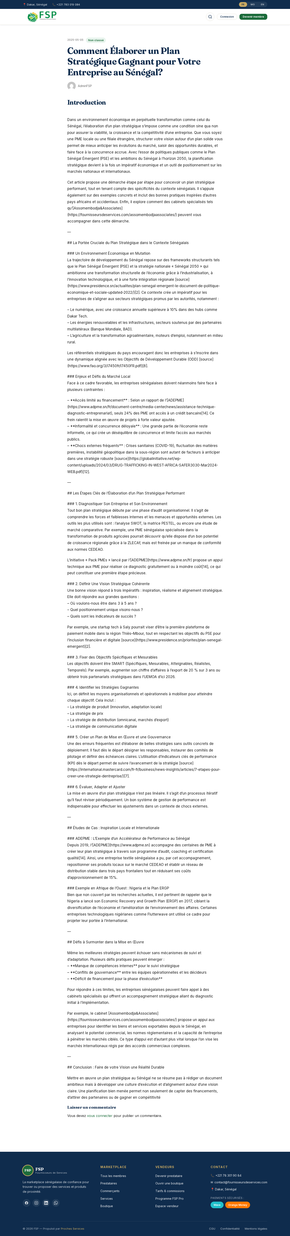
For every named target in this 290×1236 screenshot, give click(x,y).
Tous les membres (113, 1176)
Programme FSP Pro (169, 1198)
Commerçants (110, 1191)
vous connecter (100, 1116)
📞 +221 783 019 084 (66, 4)
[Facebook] (26, 1203)
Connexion (227, 16)
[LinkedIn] (46, 1203)
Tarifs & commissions (169, 1191)
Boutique (106, 1206)
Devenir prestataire (168, 1176)
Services (106, 1198)
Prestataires (108, 1183)
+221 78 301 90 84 (228, 1175)
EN (262, 4)
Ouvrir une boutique (169, 1183)
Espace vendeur (167, 1206)
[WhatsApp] (56, 1203)
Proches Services (72, 1228)
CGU (212, 1228)
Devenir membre (253, 16)
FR (243, 4)
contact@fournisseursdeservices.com (240, 1182)
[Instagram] (36, 1203)
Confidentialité (230, 1228)
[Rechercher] (210, 17)
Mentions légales (256, 1228)
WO (253, 4)
